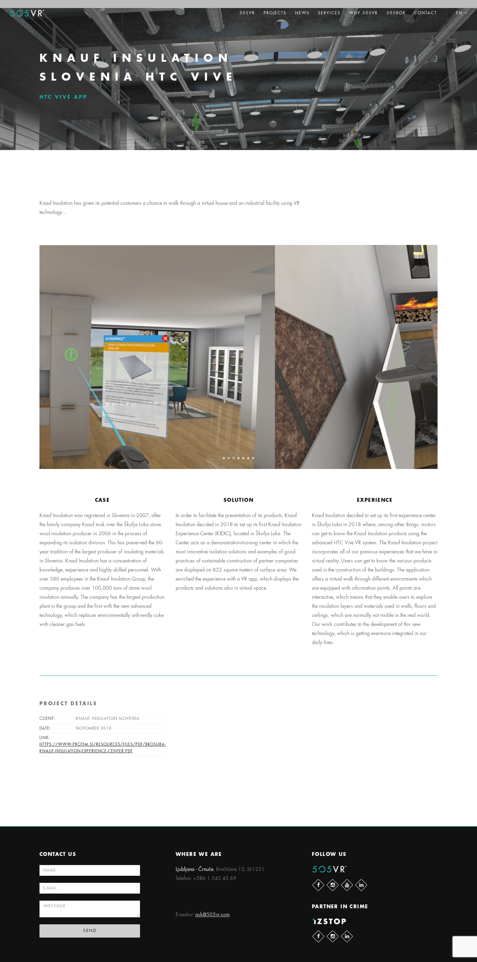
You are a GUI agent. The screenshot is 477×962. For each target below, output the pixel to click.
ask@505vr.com (212, 915)
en (460, 13)
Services (329, 13)
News (302, 13)
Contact (425, 13)
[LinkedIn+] (361, 885)
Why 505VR (363, 13)
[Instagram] (332, 885)
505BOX (396, 13)
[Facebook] (318, 885)
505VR (247, 13)
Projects (275, 13)
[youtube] (347, 885)
